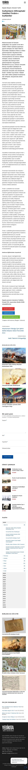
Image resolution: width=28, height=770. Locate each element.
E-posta (5, 442)
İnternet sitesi (6, 448)
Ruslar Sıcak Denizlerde (19, 478)
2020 (4, 584)
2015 (4, 594)
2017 (4, 590)
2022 (4, 579)
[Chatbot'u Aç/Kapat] (25, 767)
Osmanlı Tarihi (16, 8)
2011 (4, 602)
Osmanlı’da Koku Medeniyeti (13, 531)
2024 (4, 575)
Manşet (9, 8)
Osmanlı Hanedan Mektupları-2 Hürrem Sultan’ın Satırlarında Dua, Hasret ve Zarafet (15, 548)
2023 (4, 577)
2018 (4, 588)
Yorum (4, 420)
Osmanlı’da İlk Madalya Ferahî (13, 538)
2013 (4, 598)
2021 (4, 581)
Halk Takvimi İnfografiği (17, 338)
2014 (4, 596)
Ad (3, 435)
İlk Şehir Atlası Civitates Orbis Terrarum (15, 544)
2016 (4, 592)
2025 (4, 573)
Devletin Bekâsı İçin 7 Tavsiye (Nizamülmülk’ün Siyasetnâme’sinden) (18, 506)
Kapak (4, 8)
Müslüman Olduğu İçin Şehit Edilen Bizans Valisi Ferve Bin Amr (13, 331)
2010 (4, 605)
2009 (4, 607)
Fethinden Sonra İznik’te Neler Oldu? (17, 469)
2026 (4, 522)
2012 (4, 600)
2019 (4, 586)
